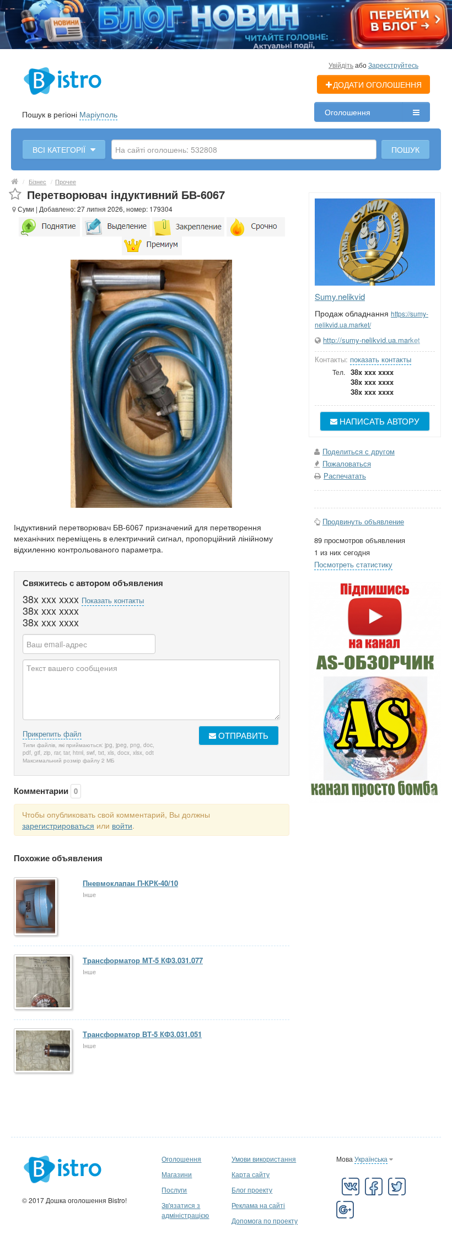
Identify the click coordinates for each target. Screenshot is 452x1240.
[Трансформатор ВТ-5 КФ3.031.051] (44, 1051)
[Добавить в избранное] (15, 194)
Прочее (65, 181)
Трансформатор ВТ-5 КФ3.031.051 (142, 1034)
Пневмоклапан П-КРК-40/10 (130, 883)
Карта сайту (251, 1174)
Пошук (405, 149)
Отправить (242, 735)
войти (122, 825)
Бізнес (37, 181)
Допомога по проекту (265, 1220)
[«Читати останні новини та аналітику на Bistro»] (226, 23)
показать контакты (380, 359)
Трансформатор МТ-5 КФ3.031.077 (143, 960)
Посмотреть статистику (353, 564)
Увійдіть (341, 64)
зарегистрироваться (58, 825)
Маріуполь (98, 114)
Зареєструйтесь (393, 64)
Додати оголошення (377, 84)
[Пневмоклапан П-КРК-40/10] (36, 907)
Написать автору (378, 421)
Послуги (174, 1189)
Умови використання (264, 1158)
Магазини (177, 1174)
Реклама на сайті (258, 1205)
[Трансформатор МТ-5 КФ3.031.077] (44, 982)
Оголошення (347, 111)
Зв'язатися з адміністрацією (185, 1210)
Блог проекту (252, 1189)
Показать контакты (113, 600)
